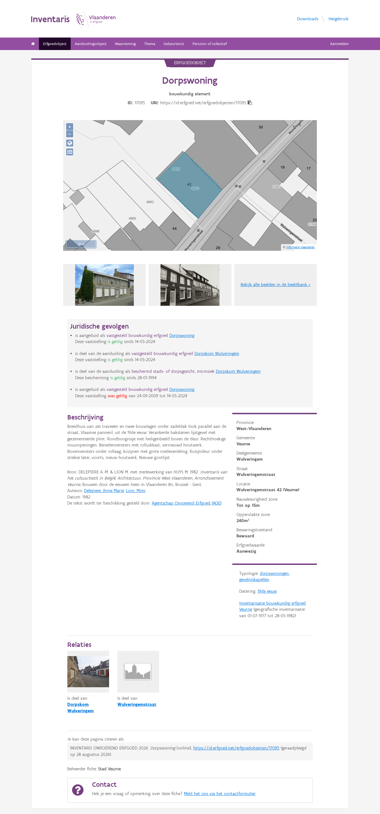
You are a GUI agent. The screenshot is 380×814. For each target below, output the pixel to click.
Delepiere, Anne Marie (104, 490)
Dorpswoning (181, 335)
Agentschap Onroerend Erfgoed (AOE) (186, 503)
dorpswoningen (274, 573)
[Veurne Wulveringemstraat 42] (104, 285)
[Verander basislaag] (69, 151)
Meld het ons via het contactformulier (219, 793)
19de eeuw (267, 591)
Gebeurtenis (174, 43)
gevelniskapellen (254, 579)
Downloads (307, 18)
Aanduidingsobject (91, 43)
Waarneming (125, 43)
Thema (149, 43)
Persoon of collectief (210, 43)
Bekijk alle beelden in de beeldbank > (275, 284)
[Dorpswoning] (190, 285)
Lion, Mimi (135, 490)
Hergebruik (339, 18)
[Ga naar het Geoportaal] (69, 143)
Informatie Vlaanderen (300, 247)
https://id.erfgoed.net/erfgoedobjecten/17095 (236, 748)
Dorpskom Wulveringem (216, 353)
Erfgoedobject (54, 43)
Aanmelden (339, 43)
